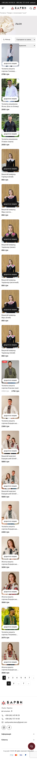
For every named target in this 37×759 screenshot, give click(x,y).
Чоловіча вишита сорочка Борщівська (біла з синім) (9, 528)
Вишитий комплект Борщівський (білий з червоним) (10, 457)
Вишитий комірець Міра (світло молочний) (9, 211)
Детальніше (6, 711)
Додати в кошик (10, 63)
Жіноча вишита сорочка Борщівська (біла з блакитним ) (9, 563)
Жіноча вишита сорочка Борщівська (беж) (9, 668)
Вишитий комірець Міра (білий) (9, 316)
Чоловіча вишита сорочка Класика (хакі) (10, 387)
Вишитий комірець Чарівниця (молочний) (10, 281)
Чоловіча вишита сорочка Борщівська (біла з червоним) (9, 422)
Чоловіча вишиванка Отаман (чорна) (9, 140)
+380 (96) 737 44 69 (22, 2)
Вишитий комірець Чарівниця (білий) (9, 352)
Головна (3, 13)
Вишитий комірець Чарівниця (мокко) (9, 246)
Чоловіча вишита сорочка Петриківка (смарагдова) (9, 633)
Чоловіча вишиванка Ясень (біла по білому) (10, 105)
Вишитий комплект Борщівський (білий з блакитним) (10, 492)
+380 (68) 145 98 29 (8, 2)
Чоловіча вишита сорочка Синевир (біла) (8, 70)
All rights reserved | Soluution (24, 751)
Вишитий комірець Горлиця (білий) (9, 175)
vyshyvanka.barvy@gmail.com (16, 722)
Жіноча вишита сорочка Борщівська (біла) (9, 598)
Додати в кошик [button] (10, 169)
